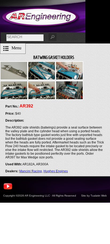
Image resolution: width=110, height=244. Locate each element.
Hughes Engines (56, 171)
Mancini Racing (30, 171)
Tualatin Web (99, 195)
